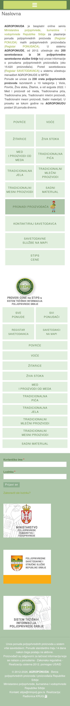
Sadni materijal (50, 190)
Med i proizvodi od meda (19, 156)
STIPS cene (35, 257)
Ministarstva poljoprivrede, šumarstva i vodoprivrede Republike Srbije (35, 32)
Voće (50, 122)
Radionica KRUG (33, 696)
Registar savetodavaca (18, 332)
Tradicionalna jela (19, 173)
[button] (35, 5)
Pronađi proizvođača (31, 207)
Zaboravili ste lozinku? (17, 493)
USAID (57, 664)
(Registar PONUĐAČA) (21, 46)
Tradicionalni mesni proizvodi (19, 190)
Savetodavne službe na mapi (35, 241)
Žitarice (20, 139)
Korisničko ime (13, 459)
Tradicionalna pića (50, 156)
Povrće (19, 122)
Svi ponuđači (51, 315)
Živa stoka (50, 139)
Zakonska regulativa (49, 660)
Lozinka (8, 472)
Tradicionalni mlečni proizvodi (50, 173)
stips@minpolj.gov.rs (32, 692)
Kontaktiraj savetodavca (35, 224)
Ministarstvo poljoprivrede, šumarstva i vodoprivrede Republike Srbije (35, 686)
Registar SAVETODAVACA (22, 71)
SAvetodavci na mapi (51, 332)
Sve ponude (18, 315)
